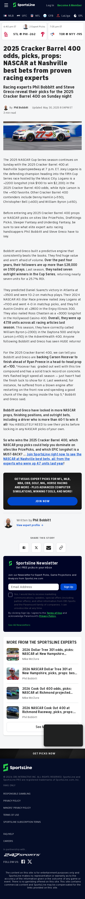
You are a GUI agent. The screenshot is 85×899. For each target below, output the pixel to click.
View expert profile (28, 525)
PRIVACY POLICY (12, 800)
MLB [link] (11, 15)
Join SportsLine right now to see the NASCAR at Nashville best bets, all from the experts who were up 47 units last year (42, 459)
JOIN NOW (42, 501)
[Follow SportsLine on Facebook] (23, 862)
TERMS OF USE (11, 815)
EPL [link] (80, 15)
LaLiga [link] (65, 15)
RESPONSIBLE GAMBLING (17, 793)
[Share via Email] (49, 548)
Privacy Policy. (47, 616)
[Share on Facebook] (24, 548)
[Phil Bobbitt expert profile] (8, 523)
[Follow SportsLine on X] (29, 862)
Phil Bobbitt (42, 520)
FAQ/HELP (8, 834)
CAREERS (8, 841)
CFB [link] (50, 15)
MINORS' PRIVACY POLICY (17, 807)
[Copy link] (61, 548)
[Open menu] (6, 5)
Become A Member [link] (69, 5)
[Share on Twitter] (36, 548)
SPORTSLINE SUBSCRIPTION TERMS (22, 822)
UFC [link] (24, 15)
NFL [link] (37, 15)
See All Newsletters (19, 625)
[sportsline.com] (24, 5)
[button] (42, 656)
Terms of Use (54, 613)
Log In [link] (50, 5)
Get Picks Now (44, 753)
